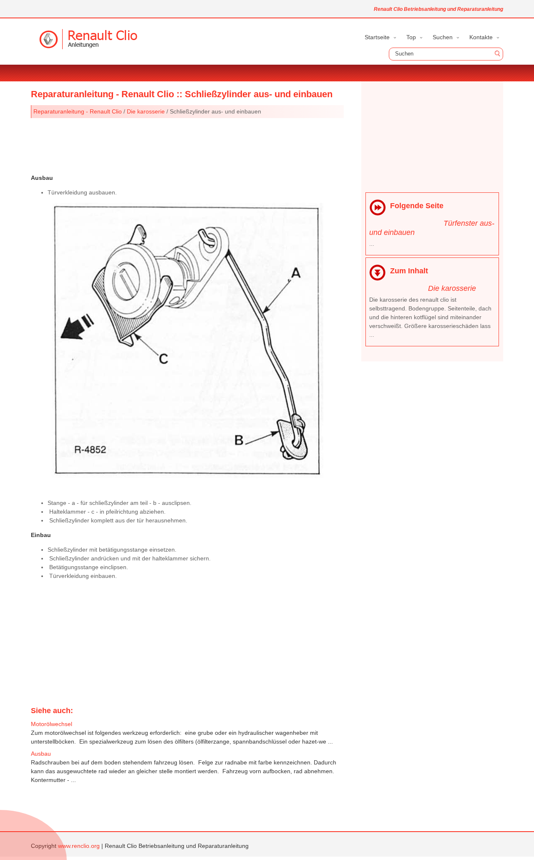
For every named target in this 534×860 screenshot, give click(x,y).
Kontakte (481, 37)
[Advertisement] (187, 145)
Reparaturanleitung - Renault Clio (77, 111)
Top (411, 37)
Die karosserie (146, 111)
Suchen (443, 37)
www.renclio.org (79, 845)
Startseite (377, 37)
